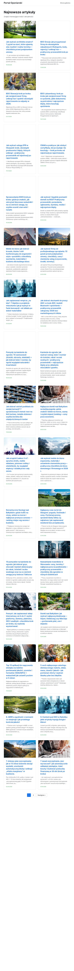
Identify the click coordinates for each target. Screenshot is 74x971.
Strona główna (65, 3)
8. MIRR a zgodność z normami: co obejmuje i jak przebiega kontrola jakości (19, 719)
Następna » (41, 795)
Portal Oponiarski (13, 3)
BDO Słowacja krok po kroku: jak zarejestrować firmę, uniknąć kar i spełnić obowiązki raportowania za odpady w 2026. (19, 98)
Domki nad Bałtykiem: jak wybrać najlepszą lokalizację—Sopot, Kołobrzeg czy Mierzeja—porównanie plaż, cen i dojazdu (53, 618)
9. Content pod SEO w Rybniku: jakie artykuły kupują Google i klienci (54, 719)
